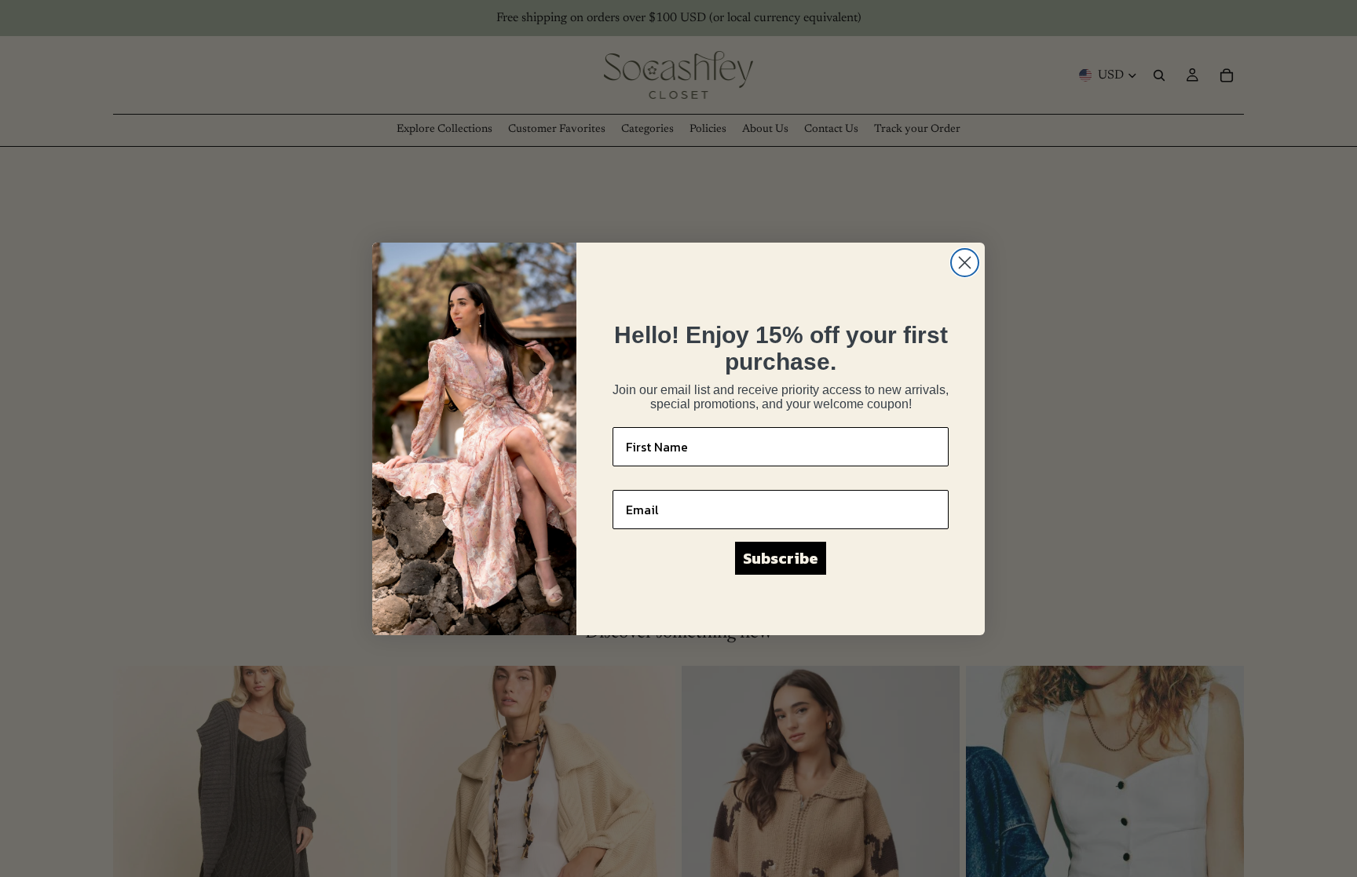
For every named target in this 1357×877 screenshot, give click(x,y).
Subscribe (780, 558)
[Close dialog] (964, 262)
